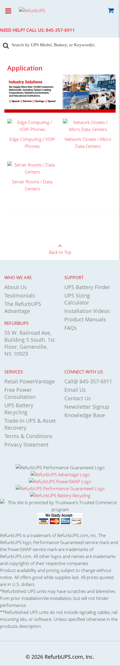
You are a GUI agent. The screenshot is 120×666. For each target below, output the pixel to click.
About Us (15, 287)
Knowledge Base (84, 415)
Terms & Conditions (28, 436)
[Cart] (110, 11)
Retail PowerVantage (29, 381)
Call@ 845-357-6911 (88, 381)
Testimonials (19, 295)
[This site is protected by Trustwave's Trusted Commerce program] (60, 506)
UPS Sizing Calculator (77, 299)
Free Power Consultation (20, 393)
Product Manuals (85, 319)
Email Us (75, 389)
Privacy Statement (26, 444)
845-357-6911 (60, 30)
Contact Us (77, 398)
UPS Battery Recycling (18, 409)
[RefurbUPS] (42, 10)
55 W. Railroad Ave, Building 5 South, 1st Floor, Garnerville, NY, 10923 (29, 343)
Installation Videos (87, 310)
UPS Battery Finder (87, 287)
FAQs (70, 327)
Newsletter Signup (86, 406)
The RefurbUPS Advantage (22, 307)
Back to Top (60, 252)
